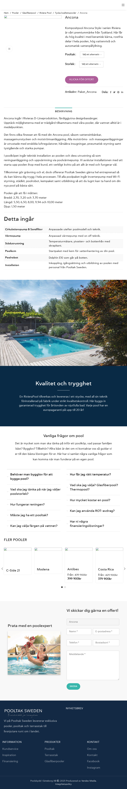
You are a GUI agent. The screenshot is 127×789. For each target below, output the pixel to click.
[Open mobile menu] (123, 5)
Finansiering (10, 761)
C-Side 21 (13, 570)
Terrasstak (51, 755)
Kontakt (92, 755)
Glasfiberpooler (54, 761)
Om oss (92, 749)
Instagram (93, 767)
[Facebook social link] (110, 92)
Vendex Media (88, 781)
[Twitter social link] (114, 92)
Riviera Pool (45, 13)
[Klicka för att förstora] (9, 49)
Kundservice (10, 749)
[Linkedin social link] (122, 92)
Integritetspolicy (63, 784)
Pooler (15, 13)
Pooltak (70, 54)
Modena (43, 569)
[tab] (63, 111)
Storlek (69, 64)
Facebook (93, 761)
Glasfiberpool (29, 13)
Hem (6, 13)
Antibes (73, 569)
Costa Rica (106, 569)
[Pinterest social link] (118, 92)
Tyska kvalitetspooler (66, 13)
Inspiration (9, 755)
